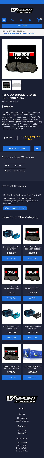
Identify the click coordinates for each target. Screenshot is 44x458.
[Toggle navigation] (4, 20)
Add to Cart (11, 258)
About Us (22, 430)
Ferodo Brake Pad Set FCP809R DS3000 (32, 248)
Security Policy (22, 451)
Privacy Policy (22, 445)
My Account (22, 418)
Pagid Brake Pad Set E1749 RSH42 (11, 328)
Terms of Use (22, 442)
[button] (37, 148)
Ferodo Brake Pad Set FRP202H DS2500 (11, 367)
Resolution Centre (22, 421)
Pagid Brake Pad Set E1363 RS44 (11, 248)
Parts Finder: (22, 26)
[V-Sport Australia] (22, 10)
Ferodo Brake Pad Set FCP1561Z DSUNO (11, 288)
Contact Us (22, 433)
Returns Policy (22, 448)
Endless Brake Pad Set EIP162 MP (33, 367)
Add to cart (18, 148)
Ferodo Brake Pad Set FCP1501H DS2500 (32, 288)
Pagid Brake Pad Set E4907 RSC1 (32, 328)
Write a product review (16, 208)
